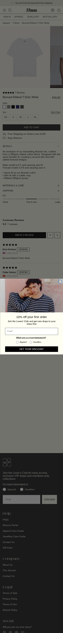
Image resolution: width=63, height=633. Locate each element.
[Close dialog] (60, 282)
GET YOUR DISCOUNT (31, 349)
